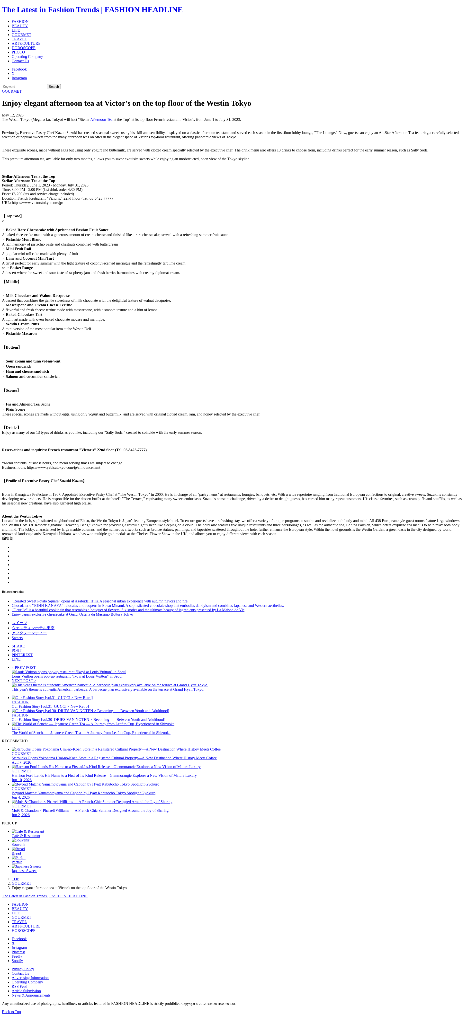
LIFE (16, 30)
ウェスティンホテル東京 (33, 628)
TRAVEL (19, 39)
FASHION (20, 21)
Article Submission (26, 991)
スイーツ (19, 623)
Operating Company (27, 56)
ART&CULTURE (26, 43)
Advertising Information (30, 978)
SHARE (18, 646)
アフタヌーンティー (29, 633)
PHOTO (18, 52)
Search (54, 86)
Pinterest (18, 952)
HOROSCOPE (24, 48)
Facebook (19, 69)
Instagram (19, 78)
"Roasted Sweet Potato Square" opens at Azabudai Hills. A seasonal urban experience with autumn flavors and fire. (100, 601)
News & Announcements (31, 995)
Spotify (17, 961)
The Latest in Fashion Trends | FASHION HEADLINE (92, 9)
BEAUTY (20, 26)
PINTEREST (22, 655)
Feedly (17, 956)
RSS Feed (19, 986)
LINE (16, 659)
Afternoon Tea (101, 119)
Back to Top (11, 1012)
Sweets (17, 638)
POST (16, 650)
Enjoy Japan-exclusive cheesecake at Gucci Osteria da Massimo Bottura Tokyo (72, 614)
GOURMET (21, 35)
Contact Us (20, 61)
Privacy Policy (23, 969)
